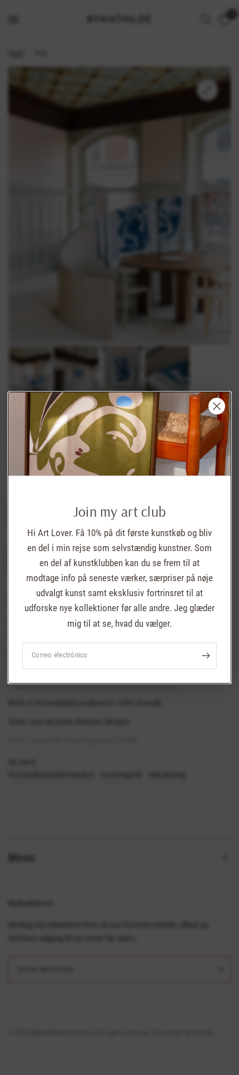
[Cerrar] (216, 406)
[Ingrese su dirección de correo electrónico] (206, 655)
